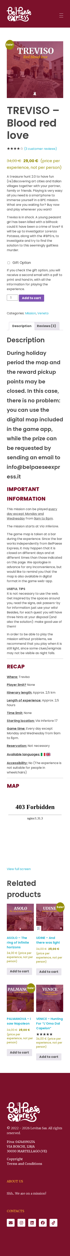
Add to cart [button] (19, 971)
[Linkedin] (32, 1223)
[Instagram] (21, 1223)
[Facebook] (43, 1223)
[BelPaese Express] (19, 14)
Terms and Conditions (24, 1164)
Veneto (43, 313)
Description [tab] (22, 326)
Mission (30, 313)
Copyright (15, 1159)
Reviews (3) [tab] (46, 326)
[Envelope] (11, 1223)
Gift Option (21, 262)
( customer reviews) (40, 149)
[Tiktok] (53, 1223)
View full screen (19, 869)
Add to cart (31, 298)
